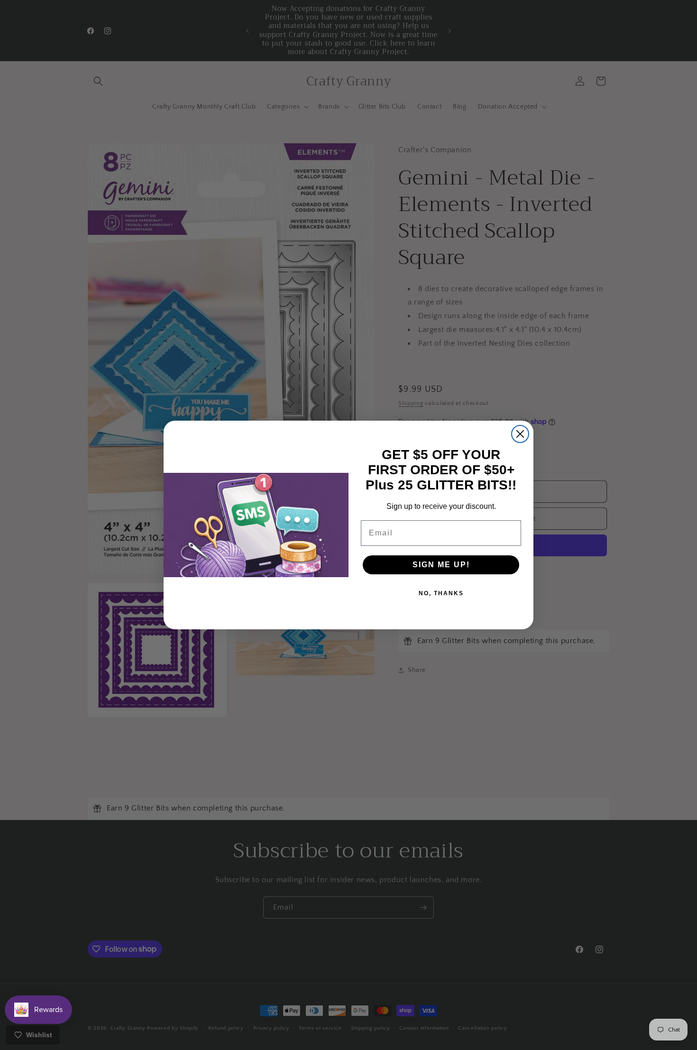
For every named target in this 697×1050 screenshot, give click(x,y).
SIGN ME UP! (441, 565)
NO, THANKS (441, 593)
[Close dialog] (520, 433)
